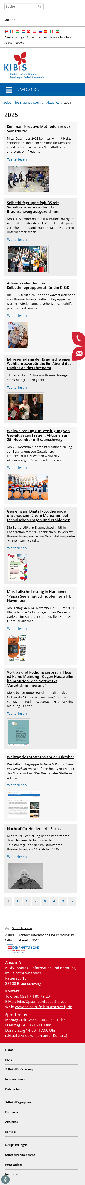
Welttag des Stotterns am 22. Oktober (40, 756)
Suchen (9, 20)
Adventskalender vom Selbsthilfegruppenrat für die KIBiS (38, 285)
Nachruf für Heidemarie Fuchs (34, 828)
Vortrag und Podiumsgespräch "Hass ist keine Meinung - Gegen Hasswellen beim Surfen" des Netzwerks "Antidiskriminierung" (41, 679)
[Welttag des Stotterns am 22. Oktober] (24, 804)
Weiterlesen (17, 159)
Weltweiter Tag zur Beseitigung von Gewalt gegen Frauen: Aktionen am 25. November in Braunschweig (38, 435)
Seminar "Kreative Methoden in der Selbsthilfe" (38, 128)
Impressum (12, 1174)
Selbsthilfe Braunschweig (22, 102)
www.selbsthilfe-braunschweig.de (43, 1006)
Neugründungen (16, 1145)
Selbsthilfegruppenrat (20, 1155)
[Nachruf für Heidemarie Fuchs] (25, 876)
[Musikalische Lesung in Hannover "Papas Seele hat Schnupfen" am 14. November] (17, 647)
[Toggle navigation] (9, 90)
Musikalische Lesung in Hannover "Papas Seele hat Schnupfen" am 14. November (39, 596)
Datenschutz (13, 1089)
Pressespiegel (14, 1164)
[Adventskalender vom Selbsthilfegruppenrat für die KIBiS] (18, 335)
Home (9, 1050)
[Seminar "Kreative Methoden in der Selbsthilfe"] (29, 178)
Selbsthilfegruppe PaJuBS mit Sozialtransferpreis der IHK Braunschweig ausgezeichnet (33, 207)
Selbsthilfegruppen (18, 1102)
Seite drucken (22, 928)
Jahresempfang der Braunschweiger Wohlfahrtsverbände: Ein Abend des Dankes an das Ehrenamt (39, 363)
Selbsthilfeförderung (19, 1069)
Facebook (11, 1112)
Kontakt (59, 1035)
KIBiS (8, 1059)
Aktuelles (53, 102)
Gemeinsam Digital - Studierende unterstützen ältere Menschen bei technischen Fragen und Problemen (38, 515)
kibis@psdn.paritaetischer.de (41, 1001)
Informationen (15, 1079)
